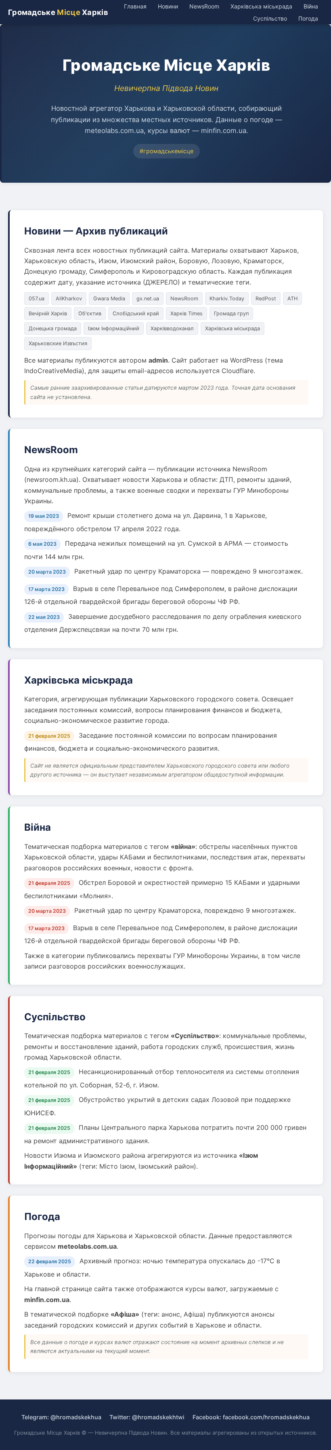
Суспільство (270, 18)
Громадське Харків (58, 12)
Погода (308, 18)
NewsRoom (204, 6)
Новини (168, 6)
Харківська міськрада (261, 6)
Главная (135, 6)
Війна (311, 6)
